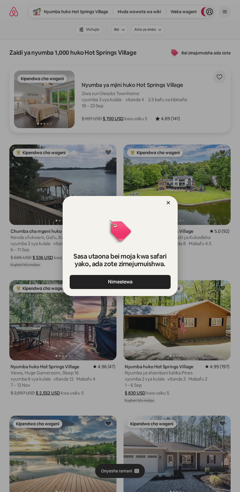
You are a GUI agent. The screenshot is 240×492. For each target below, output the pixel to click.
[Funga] (168, 202)
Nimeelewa (120, 282)
